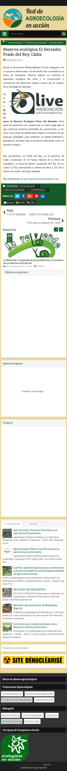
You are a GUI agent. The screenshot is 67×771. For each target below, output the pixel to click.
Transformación (38, 190)
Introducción (32, 721)
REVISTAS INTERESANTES (29, 589)
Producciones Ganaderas (16, 699)
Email (9, 202)
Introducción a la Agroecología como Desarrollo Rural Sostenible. (35, 625)
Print (21, 202)
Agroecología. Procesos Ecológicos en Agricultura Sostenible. (35, 531)
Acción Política (10, 715)
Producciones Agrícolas (14, 190)
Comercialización (27, 186)
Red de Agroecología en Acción (29, 765)
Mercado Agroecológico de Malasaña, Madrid (35, 607)
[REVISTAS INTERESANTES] (7, 593)
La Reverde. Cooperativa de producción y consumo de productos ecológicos (33, 261)
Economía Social (11, 721)
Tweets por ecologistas (15, 648)
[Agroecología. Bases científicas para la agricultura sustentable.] (7, 552)
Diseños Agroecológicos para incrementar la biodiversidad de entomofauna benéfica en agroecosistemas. (38, 570)
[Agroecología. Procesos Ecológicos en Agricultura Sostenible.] (7, 533)
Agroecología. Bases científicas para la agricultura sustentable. (36, 550)
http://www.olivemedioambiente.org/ (41, 179)
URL (32, 202)
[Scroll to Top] (62, 766)
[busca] (63, 33)
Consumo (52, 715)
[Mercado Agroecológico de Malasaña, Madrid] (7, 608)
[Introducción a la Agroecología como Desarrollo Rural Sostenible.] (7, 627)
